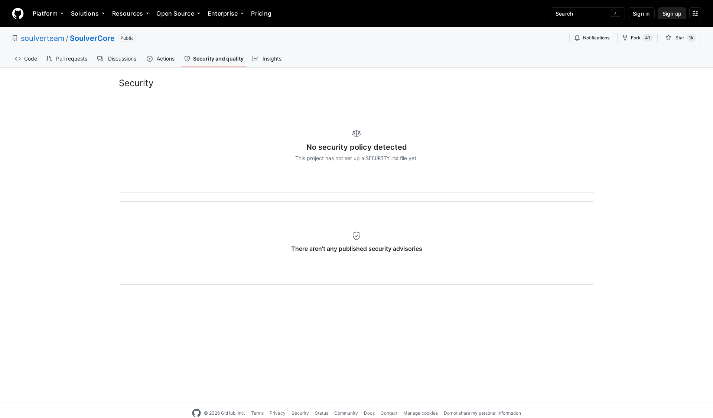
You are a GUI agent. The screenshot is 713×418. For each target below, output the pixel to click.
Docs (369, 413)
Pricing (261, 13)
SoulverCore (92, 38)
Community (346, 413)
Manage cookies (420, 413)
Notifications (596, 37)
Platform (45, 13)
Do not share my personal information (482, 413)
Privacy (278, 413)
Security (300, 413)
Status (321, 413)
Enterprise (223, 13)
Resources (127, 13)
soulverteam (42, 38)
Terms (257, 413)
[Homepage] (18, 13)
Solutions (85, 13)
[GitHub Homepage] (196, 413)
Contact (389, 413)
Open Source (175, 13)
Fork (640, 37)
